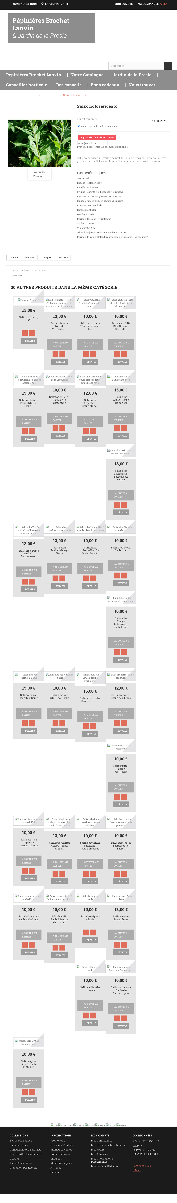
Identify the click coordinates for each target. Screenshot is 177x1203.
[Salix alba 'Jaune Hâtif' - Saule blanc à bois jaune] (90, 528)
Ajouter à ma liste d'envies (29, 270)
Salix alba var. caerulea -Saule (29, 697)
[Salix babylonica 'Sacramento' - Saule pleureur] (121, 822)
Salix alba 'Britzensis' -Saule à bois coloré (121, 475)
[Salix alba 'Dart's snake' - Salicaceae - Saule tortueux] (28, 529)
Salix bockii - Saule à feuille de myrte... (59, 919)
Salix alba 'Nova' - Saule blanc (121, 549)
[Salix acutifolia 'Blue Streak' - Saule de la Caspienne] (121, 302)
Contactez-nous (60, 1154)
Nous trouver (141, 85)
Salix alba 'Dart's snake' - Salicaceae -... (29, 553)
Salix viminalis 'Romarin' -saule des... (90, 326)
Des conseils (69, 85)
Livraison (56, 1158)
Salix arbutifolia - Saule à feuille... (90, 700)
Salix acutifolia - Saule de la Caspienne (59, 400)
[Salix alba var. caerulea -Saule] (28, 675)
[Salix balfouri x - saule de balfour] (28, 897)
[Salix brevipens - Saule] (90, 897)
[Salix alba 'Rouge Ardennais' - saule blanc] (121, 599)
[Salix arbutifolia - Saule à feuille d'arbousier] (90, 677)
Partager (30, 257)
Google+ (46, 257)
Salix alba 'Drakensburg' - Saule (59, 550)
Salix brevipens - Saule (90, 918)
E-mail (137, 1170)
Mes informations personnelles (102, 1160)
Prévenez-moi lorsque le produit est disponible (103, 146)
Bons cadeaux (105, 85)
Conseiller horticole (26, 85)
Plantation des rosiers (23, 1167)
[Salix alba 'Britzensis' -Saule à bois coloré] (121, 451)
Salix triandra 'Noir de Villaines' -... (59, 326)
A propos (55, 1167)
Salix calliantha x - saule (90, 989)
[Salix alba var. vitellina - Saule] (59, 675)
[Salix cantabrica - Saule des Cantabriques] (121, 968)
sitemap (55, 1172)
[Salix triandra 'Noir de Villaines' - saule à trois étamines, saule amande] (59, 302)
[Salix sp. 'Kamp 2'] (29, 299)
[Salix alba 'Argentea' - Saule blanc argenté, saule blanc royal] (90, 379)
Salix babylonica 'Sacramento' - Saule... (121, 845)
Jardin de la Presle (132, 75)
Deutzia (14, 1158)
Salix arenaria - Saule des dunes (121, 697)
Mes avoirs (98, 1149)
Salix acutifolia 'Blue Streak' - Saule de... (121, 326)
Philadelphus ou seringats (25, 1149)
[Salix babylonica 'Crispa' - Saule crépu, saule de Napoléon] (59, 822)
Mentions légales (61, 1163)
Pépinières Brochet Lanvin (40, 27)
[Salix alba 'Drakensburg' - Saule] (59, 528)
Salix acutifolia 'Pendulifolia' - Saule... (28, 403)
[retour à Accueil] (10, 95)
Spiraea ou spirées (21, 1140)
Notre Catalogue (87, 75)
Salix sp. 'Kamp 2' (28, 319)
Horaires (18, 59)
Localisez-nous (142, 1165)
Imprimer (17, 275)
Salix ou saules (19, 1145)
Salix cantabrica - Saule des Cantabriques (121, 990)
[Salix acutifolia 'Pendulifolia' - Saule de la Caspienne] (28, 379)
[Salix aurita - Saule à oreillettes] (121, 746)
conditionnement (88, 119)
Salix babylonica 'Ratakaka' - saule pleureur (90, 845)
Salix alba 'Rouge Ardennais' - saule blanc (121, 623)
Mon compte (100, 1135)
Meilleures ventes (61, 1149)
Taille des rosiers (21, 1163)
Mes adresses (99, 1154)
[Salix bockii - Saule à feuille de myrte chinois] (59, 897)
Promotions (57, 1140)
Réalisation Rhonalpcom (166, 1198)
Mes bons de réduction (105, 1166)
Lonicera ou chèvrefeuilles (26, 1154)
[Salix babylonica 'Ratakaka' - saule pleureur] (90, 822)
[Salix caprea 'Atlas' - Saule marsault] (28, 1042)
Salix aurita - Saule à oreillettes (121, 769)
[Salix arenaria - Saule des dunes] (121, 675)
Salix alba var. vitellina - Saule (59, 697)
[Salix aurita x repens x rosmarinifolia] (28, 820)
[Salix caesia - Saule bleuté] (121, 897)
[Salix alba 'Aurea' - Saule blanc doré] (121, 378)
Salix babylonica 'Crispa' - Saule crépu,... (59, 845)
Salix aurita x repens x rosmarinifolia (28, 842)
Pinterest (63, 257)
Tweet (14, 257)
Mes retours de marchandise (108, 1145)
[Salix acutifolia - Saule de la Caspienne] (59, 378)
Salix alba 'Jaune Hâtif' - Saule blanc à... (90, 550)
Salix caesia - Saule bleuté (121, 918)
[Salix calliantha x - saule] (90, 968)
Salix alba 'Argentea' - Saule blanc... (90, 403)
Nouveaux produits (61, 1145)
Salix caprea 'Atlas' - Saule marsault (29, 1064)
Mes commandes (101, 1140)
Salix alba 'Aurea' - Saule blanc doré (121, 400)
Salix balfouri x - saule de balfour (28, 918)
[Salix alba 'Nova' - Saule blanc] (121, 528)
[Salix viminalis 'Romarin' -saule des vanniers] (90, 302)
